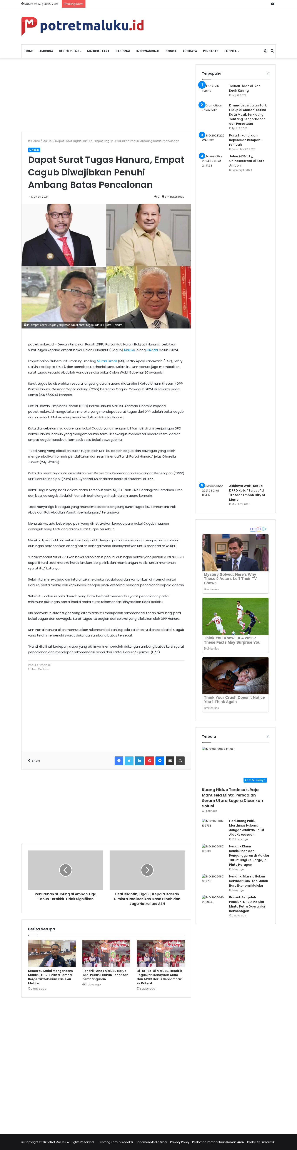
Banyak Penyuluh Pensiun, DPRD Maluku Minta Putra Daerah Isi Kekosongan (247, 904)
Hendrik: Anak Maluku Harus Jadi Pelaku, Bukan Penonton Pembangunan (105, 975)
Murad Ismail (107, 361)
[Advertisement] (106, 94)
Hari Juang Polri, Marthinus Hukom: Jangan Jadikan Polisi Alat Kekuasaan (246, 828)
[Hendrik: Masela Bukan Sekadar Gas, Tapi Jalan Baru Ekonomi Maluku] (214, 882)
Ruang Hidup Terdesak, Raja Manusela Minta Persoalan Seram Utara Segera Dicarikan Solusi (232, 798)
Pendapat (210, 51)
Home (29, 51)
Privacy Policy (179, 1142)
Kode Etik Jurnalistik (261, 1142)
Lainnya (230, 51)
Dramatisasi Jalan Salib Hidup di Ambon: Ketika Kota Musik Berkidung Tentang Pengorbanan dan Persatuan (248, 114)
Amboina (46, 51)
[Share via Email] (170, 760)
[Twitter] (129, 760)
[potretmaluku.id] (82, 26)
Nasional (122, 51)
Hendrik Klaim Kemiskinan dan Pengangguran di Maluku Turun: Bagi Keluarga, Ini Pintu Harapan (249, 855)
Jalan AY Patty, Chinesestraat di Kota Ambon (247, 161)
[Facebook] (119, 760)
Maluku (48, 141)
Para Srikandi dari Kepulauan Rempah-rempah (245, 140)
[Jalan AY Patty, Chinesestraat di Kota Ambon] (214, 317)
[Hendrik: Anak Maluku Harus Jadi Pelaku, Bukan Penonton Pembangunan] (106, 953)
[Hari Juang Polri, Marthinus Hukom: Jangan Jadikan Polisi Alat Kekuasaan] (214, 827)
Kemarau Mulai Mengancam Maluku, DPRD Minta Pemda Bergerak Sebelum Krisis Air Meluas (50, 977)
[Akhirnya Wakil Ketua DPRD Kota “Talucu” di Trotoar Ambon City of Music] (214, 492)
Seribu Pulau (69, 51)
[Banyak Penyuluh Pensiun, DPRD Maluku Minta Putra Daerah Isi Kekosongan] (214, 903)
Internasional (148, 51)
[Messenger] (159, 760)
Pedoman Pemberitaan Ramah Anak (218, 1142)
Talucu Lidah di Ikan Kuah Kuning (244, 88)
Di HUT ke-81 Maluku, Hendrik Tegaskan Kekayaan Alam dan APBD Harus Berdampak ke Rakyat (159, 977)
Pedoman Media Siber (151, 1142)
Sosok (171, 51)
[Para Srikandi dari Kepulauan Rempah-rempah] (214, 141)
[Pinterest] (149, 760)
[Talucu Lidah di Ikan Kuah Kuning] (214, 92)
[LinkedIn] (139, 760)
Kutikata (189, 51)
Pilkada (152, 350)
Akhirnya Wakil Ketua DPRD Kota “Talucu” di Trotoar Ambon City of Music (247, 493)
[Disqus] (106, 1063)
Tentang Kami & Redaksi (115, 1142)
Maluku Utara (98, 51)
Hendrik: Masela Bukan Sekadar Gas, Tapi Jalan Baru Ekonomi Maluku (248, 881)
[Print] (180, 760)
